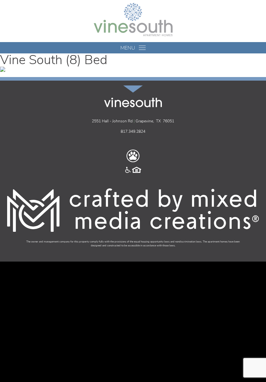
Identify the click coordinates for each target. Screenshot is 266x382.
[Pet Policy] (133, 156)
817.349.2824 (133, 131)
